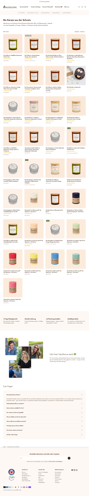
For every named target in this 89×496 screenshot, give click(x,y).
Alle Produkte (24, 474)
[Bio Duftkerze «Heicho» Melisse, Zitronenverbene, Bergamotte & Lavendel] (55, 75)
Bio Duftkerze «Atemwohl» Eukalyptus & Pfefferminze (76, 148)
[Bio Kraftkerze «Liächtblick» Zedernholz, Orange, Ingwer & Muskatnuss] (12, 136)
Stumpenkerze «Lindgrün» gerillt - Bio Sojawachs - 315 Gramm (76, 241)
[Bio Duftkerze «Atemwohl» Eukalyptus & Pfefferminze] (76, 136)
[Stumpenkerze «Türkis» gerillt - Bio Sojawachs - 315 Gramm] (76, 259)
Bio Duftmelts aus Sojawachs (73, 87)
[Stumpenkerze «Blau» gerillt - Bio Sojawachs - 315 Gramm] (55, 259)
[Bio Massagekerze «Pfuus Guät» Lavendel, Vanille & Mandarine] (12, 168)
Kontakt (39, 474)
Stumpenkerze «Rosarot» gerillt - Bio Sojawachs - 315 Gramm (12, 300)
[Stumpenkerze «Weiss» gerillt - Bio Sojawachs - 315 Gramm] (34, 198)
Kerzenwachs (57, 475)
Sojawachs (57, 477)
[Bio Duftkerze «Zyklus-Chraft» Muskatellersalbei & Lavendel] (12, 228)
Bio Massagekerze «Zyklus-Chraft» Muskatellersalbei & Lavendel (12, 210)
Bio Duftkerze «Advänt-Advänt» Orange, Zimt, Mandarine (32, 56)
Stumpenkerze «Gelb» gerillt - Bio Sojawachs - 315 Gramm (33, 271)
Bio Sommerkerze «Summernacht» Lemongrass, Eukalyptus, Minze (33, 88)
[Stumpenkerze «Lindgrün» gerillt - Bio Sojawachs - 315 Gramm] (76, 228)
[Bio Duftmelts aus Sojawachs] (76, 75)
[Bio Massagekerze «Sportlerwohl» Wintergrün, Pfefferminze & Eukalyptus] (34, 168)
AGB (39, 477)
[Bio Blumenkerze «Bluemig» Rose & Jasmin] (55, 198)
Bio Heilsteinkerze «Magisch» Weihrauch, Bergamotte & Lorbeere (33, 118)
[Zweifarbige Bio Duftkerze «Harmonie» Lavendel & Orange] (55, 168)
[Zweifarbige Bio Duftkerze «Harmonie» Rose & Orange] (76, 106)
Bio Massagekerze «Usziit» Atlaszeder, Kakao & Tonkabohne (55, 148)
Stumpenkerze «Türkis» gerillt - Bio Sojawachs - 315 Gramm (75, 271)
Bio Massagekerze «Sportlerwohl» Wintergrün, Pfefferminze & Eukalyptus (33, 181)
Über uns (24, 472)
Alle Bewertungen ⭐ (26, 475)
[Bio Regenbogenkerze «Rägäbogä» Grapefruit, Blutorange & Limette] (55, 106)
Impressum (40, 480)
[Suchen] (79, 7)
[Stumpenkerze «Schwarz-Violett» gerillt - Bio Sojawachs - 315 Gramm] (76, 198)
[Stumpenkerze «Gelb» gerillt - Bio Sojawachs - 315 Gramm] (34, 259)
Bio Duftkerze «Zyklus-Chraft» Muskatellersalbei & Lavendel (11, 241)
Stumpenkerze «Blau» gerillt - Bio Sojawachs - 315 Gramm (53, 271)
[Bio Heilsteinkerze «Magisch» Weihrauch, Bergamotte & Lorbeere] (34, 106)
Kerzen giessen (58, 472)
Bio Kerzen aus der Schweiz (13, 446)
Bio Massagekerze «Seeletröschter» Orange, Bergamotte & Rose (54, 241)
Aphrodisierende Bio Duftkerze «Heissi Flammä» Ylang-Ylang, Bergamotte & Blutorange (32, 149)
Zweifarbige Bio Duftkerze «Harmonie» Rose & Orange (73, 118)
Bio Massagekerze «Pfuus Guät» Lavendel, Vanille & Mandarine (11, 180)
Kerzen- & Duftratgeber (43, 472)
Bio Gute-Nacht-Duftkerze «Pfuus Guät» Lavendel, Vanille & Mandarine (54, 56)
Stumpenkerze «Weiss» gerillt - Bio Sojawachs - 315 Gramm (33, 210)
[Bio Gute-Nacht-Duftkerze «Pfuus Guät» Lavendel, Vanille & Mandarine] (55, 43)
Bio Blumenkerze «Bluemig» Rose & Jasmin (54, 210)
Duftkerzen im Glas (32, 12)
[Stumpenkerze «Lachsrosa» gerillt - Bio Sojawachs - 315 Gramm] (34, 228)
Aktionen (57, 480)
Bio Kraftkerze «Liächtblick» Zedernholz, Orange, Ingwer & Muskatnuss (11, 149)
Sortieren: (77, 31)
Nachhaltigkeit (25, 479)
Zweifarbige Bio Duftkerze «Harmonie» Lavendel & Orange (53, 180)
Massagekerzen (45, 12)
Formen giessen (58, 479)
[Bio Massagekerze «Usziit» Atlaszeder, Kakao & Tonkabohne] (55, 136)
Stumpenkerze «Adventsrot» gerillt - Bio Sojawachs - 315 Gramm (12, 271)
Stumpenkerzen (66, 12)
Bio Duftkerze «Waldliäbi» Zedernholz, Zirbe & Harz (13, 56)
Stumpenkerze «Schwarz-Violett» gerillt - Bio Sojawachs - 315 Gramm (75, 210)
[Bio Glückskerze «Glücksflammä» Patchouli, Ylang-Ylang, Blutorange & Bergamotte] (76, 43)
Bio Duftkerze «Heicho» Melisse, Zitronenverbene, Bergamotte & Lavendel (53, 88)
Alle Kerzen (21, 12)
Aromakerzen (56, 12)
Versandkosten (41, 475)
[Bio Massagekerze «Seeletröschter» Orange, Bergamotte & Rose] (55, 228)
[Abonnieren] (69, 458)
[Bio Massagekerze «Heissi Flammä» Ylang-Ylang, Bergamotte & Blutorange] (12, 106)
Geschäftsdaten (41, 482)
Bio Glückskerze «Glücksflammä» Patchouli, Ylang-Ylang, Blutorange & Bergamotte (75, 57)
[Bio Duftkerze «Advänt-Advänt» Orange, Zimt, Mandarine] (34, 43)
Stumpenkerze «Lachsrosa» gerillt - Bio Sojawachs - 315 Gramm (34, 241)
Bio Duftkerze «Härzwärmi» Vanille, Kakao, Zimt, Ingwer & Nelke (12, 88)
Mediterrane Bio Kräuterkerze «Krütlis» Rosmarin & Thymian (74, 180)
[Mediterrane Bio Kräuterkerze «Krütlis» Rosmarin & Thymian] (76, 168)
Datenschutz (40, 479)
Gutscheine (57, 482)
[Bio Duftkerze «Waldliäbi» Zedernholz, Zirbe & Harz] (12, 43)
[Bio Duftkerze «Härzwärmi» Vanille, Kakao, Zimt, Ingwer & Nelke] (12, 75)
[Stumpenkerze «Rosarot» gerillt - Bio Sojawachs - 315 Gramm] (12, 287)
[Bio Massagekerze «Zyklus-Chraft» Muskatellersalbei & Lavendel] (12, 198)
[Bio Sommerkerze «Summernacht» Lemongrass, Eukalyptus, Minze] (34, 75)
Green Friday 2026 (26, 480)
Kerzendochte (58, 474)
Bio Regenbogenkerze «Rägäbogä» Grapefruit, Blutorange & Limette (54, 118)
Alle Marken (24, 477)
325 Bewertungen (48, 1)
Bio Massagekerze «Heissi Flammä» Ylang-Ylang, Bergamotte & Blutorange (13, 118)
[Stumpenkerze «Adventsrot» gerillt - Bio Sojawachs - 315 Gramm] (12, 259)
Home (4, 446)
